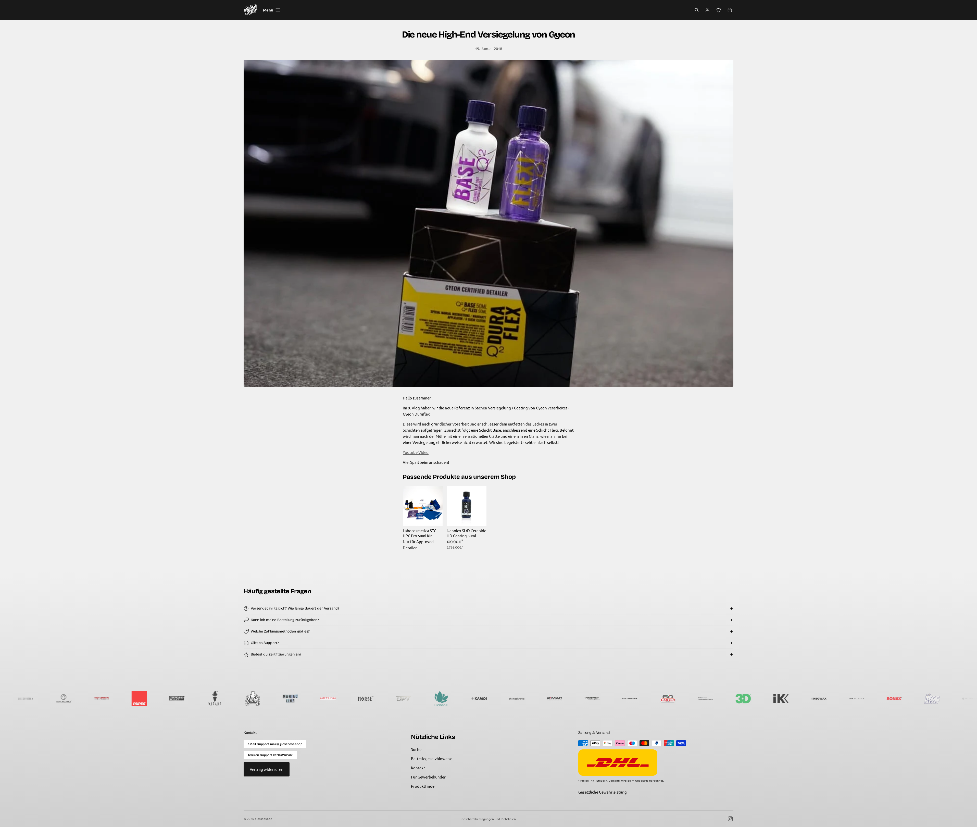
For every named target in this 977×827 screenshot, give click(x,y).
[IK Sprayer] (501, 698)
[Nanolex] (803, 698)
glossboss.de (263, 819)
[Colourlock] (350, 698)
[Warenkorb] (729, 10)
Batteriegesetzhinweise (431, 758)
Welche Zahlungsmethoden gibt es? (280, 631)
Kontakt (418, 767)
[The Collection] (690, 698)
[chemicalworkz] (237, 698)
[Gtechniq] (48, 698)
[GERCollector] (577, 698)
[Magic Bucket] (652, 698)
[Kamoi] (199, 698)
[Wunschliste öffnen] (718, 10)
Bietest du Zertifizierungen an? (276, 654)
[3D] (464, 698)
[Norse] (86, 698)
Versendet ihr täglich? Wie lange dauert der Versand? (295, 608)
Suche (416, 749)
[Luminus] (841, 698)
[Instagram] (730, 819)
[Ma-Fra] (388, 698)
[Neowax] (539, 698)
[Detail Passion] (879, 698)
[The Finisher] (312, 698)
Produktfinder (423, 786)
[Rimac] (275, 698)
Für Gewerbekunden (428, 776)
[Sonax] (615, 698)
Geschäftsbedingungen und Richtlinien (488, 819)
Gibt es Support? (265, 643)
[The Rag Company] (766, 698)
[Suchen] (696, 10)
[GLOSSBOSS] (728, 698)
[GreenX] (161, 698)
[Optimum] (124, 698)
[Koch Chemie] (426, 698)
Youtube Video (416, 452)
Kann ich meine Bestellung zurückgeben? (285, 620)
